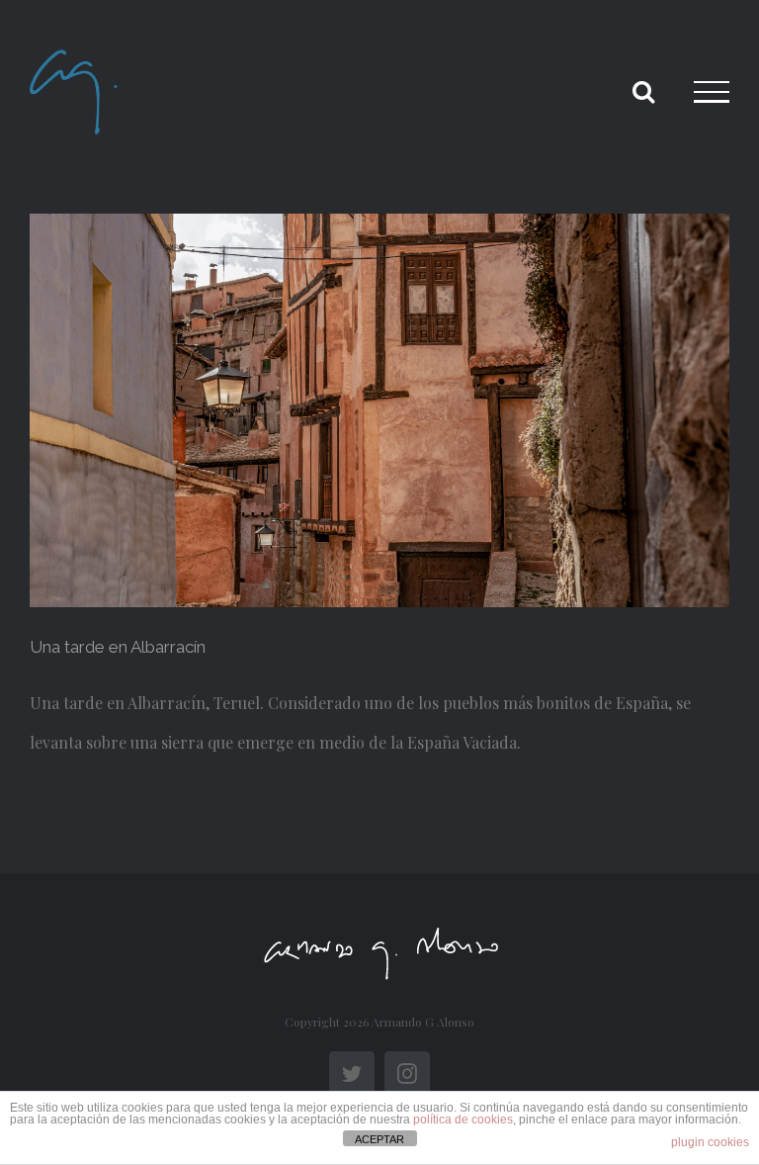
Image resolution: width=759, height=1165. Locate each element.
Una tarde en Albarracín (118, 647)
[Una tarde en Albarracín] (379, 410)
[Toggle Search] (643, 91)
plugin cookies (710, 1142)
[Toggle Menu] (711, 92)
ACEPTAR (379, 1139)
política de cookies (463, 1119)
